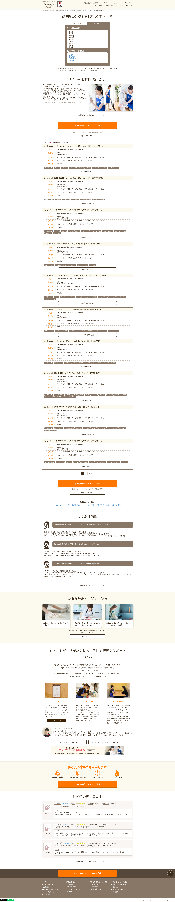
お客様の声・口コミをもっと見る (86, 861)
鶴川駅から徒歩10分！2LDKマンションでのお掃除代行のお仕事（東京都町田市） (74, 146)
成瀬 (107, 505)
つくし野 (67, 505)
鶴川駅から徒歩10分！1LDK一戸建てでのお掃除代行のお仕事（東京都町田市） (73, 244)
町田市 (90, 10)
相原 (112, 505)
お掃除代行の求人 (96, 886)
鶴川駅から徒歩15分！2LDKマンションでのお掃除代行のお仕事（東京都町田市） (74, 178)
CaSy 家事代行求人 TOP (48, 10)
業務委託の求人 (97, 3)
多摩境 (118, 505)
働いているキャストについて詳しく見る (105, 742)
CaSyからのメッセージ (110, 3)
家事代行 (72, 56)
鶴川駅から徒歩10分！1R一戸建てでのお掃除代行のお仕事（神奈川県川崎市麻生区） (75, 275)
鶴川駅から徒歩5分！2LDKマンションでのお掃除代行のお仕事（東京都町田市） (73, 210)
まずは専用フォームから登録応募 (87, 873)
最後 (92, 473)
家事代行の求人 (95, 884)
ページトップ (170, 874)
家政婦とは (70, 891)
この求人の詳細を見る (87, 171)
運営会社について (118, 887)
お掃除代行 (74, 10)
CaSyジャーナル (86, 636)
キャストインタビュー (125, 3)
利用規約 (115, 892)
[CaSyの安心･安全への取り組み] (87, 750)
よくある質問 (99, 6)
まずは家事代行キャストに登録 (87, 125)
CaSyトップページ (49, 882)
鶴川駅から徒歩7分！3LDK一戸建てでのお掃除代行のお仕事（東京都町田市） (72, 373)
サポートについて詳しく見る (67, 742)
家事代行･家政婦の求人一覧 (63, 10)
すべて (71, 54)
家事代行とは (87, 3)
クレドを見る (58, 720)
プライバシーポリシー (119, 889)
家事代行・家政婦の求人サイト (48, 1)
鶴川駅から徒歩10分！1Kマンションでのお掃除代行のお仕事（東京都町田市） (73, 309)
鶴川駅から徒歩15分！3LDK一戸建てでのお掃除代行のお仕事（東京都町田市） (73, 341)
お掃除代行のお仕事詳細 (86, 115)
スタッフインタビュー (50, 892)
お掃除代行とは (71, 884)
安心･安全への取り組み (125, 6)
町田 (93, 505)
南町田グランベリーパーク (80, 505)
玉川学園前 (100, 505)
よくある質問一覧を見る (86, 585)
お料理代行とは (71, 886)
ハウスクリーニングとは (74, 889)
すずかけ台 (58, 505)
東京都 (79, 10)
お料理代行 (72, 60)
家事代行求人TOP (86, 136)
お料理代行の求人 (96, 889)
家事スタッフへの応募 (119, 884)
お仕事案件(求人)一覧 (110, 6)
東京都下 (85, 10)
